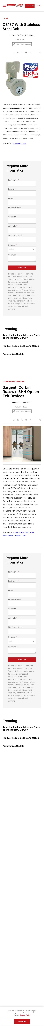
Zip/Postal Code (15, 235)
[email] (30, 52)
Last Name (13, 189)
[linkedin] (18, 52)
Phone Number (14, 207)
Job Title (12, 226)
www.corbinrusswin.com (14, 535)
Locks (5, 18)
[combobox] (22, 249)
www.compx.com (19, 143)
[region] (22, 1016)
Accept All (22, 1021)
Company (12, 217)
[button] (4, 5)
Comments (12, 255)
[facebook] (14, 52)
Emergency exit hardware (14, 381)
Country (12, 245)
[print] (40, 52)
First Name (13, 180)
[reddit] (26, 52)
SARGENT (27, 402)
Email (11, 198)
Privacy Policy (25, 1015)
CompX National (27, 35)
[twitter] (22, 52)
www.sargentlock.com (23, 532)
